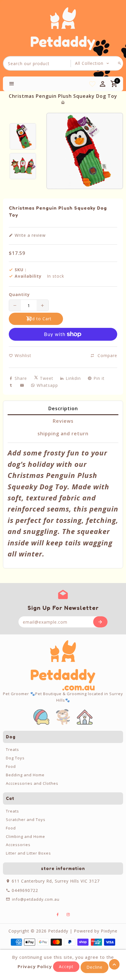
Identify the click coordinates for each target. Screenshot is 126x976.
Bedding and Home (25, 774)
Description (63, 408)
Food (11, 766)
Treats (12, 749)
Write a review (29, 235)
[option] (22, 136)
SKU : (20, 270)
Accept (66, 966)
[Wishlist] (92, 84)
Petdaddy (58, 931)
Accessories (18, 844)
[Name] (100, 621)
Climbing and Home (25, 836)
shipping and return (63, 433)
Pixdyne (109, 931)
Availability (28, 276)
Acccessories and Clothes (32, 783)
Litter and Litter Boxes (28, 853)
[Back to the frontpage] (63, 102)
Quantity (19, 295)
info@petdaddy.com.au (35, 899)
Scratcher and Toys (25, 819)
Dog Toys (15, 758)
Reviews (63, 421)
